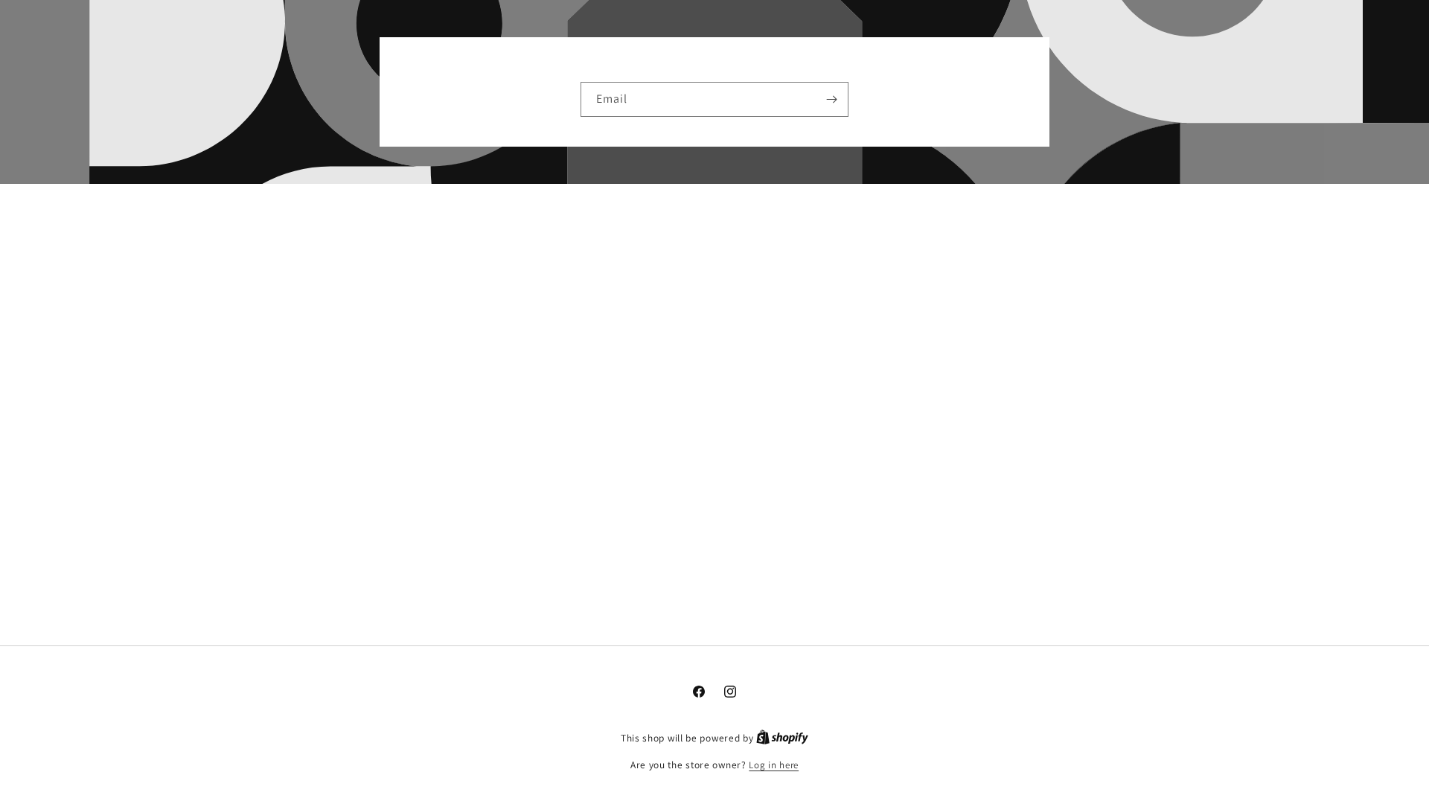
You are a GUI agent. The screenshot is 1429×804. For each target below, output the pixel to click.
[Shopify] (782, 738)
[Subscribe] (831, 99)
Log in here (774, 765)
